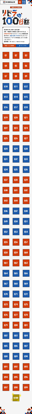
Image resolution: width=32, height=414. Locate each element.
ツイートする (23, 45)
